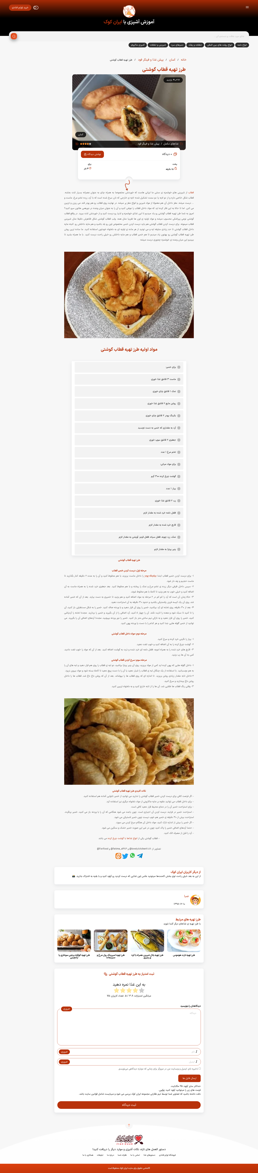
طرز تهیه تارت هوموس (184, 955)
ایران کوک (113, 22)
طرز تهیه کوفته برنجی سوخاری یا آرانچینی (74, 956)
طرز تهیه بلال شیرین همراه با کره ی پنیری (147, 956)
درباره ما (110, 1155)
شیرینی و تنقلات (158, 45)
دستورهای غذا (149, 1155)
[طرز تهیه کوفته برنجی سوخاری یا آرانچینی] (74, 953)
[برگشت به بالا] (129, 1125)
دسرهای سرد (177, 45)
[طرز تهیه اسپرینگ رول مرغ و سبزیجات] (111, 953)
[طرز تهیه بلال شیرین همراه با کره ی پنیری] (147, 953)
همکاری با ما (88, 1155)
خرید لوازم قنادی (20, 7)
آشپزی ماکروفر (138, 45)
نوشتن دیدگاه (94, 154)
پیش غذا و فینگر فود (150, 60)
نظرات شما (122, 1155)
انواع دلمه (242, 45)
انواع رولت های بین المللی (219, 45)
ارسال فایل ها (189, 1078)
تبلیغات (100, 1155)
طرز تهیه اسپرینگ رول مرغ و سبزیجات (111, 956)
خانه (183, 60)
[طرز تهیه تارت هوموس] (184, 953)
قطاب (191, 192)
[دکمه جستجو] (14, 36)
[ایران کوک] (129, 12)
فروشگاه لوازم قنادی (167, 1155)
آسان (171, 60)
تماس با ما (135, 1155)
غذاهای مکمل (171, 144)
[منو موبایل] (247, 7)
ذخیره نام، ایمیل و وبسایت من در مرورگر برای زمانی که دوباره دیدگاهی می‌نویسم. (158, 1069)
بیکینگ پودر (151, 576)
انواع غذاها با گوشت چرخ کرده (123, 838)
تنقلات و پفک (195, 45)
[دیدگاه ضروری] (127, 1042)
